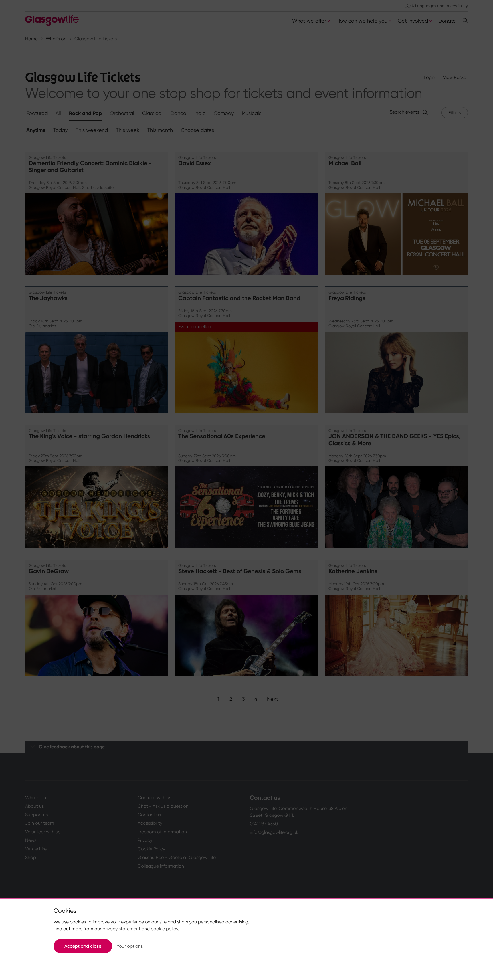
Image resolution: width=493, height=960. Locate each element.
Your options (130, 946)
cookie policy (164, 928)
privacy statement (121, 928)
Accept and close (82, 946)
